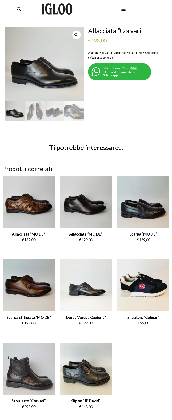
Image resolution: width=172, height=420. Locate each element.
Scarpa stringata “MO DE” (29, 317)
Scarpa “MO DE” (143, 234)
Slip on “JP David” (86, 401)
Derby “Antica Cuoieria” (86, 317)
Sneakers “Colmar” (143, 317)
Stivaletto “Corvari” (29, 401)
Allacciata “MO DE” (28, 234)
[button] (123, 9)
